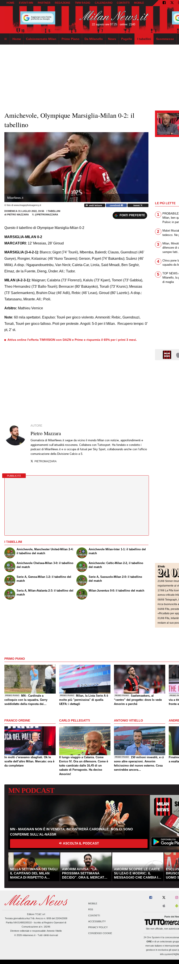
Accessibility (97, 921)
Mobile (92, 903)
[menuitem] (5, 39)
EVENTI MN (26, 3)
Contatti (94, 915)
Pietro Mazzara (18, 214)
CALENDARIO (103, 3)
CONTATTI (123, 3)
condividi (115, 205)
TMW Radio (82, 3)
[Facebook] (164, 3)
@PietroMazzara (46, 214)
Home (10, 3)
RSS (90, 909)
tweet (136, 205)
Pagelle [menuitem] (126, 39)
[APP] (167, 354)
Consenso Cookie (100, 933)
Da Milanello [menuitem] (93, 39)
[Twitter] (172, 3)
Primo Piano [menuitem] (70, 39)
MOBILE (139, 3)
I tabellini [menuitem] (144, 39)
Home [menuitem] (16, 39)
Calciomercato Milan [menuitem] (41, 39)
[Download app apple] (164, 906)
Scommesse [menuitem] (165, 39)
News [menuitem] (112, 39)
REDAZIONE (62, 3)
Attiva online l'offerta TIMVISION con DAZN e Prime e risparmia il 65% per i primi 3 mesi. (72, 339)
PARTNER (44, 3)
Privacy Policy (98, 927)
